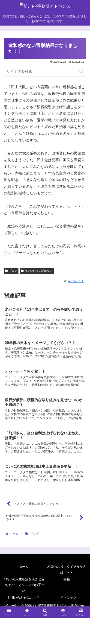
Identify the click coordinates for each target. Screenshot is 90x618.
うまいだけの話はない (38, 270)
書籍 (66, 579)
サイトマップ (66, 597)
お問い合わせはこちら (23, 597)
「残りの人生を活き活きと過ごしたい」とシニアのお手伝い (24, 584)
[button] (82, 71)
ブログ (13, 270)
